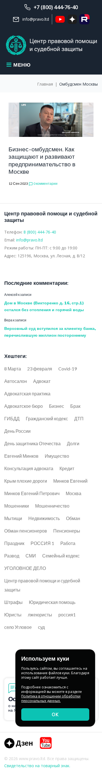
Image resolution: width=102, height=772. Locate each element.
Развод (11, 555)
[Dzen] (18, 743)
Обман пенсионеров (25, 530)
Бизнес (56, 406)
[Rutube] (84, 19)
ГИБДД (12, 418)
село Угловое (18, 627)
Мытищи (13, 518)
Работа (67, 543)
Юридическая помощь (52, 602)
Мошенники (16, 505)
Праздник (14, 543)
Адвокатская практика (27, 393)
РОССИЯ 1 (42, 543)
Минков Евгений (70, 480)
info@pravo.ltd (29, 240)
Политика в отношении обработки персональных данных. (50, 698)
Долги (73, 443)
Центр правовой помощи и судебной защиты (42, 585)
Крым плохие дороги (25, 480)
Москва (73, 493)
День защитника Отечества (32, 443)
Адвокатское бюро (23, 406)
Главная (45, 84)
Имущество (57, 456)
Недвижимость (44, 518)
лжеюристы (40, 614)
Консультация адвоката (28, 468)
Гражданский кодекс (47, 418)
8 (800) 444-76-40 (40, 232)
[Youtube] (45, 743)
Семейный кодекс (61, 555)
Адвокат (41, 381)
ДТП (79, 418)
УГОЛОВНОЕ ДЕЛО (25, 568)
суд (41, 627)
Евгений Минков (21, 456)
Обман (73, 518)
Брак (75, 406)
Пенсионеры (66, 530)
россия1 (67, 614)
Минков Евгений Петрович (32, 493)
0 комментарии (43, 183)
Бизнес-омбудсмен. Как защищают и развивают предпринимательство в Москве (41, 160)
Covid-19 (67, 368)
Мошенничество (52, 505)
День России (17, 431)
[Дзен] (72, 19)
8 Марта (12, 368)
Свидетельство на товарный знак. (37, 765)
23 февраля (39, 368)
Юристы (13, 614)
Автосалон (15, 381)
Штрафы (13, 602)
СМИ (31, 555)
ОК (55, 714)
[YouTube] (60, 19)
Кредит (67, 468)
